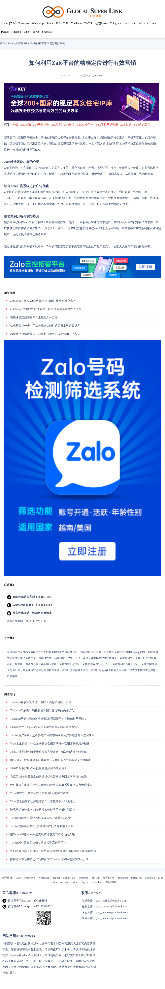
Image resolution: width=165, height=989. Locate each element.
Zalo (12, 23)
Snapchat (47, 31)
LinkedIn (142, 23)
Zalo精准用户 (85, 124)
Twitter (5, 31)
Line (153, 23)
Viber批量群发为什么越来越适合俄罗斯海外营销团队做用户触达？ (51, 743)
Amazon (16, 31)
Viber (27, 31)
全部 (15, 124)
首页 (2, 43)
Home (4, 23)
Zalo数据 (125, 124)
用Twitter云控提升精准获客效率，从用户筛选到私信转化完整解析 (51, 760)
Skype (35, 31)
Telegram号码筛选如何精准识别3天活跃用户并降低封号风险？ (48, 718)
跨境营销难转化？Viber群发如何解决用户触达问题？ (42, 809)
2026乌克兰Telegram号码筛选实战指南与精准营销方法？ (45, 727)
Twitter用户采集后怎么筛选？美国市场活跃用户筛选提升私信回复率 (52, 735)
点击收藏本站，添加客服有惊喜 (32, 612)
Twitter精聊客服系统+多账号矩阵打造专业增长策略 (41, 826)
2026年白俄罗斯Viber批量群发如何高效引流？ (38, 768)
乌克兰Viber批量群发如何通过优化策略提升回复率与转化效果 (48, 776)
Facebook (23, 23)
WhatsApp (38, 23)
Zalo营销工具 (142, 124)
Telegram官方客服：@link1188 (31, 596)
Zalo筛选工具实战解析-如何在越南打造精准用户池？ (42, 300)
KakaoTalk (62, 23)
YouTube (76, 23)
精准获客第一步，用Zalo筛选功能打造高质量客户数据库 (45, 325)
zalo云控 (69, 124)
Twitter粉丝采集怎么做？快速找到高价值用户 (38, 842)
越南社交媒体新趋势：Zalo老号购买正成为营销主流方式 (45, 333)
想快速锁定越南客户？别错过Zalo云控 (34, 317)
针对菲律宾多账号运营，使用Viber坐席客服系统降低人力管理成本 (51, 784)
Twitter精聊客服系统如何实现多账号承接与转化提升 (42, 817)
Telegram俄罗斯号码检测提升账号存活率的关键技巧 (42, 710)
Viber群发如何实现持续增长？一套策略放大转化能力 (42, 801)
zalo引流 (57, 124)
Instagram (129, 23)
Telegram (115, 23)
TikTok (88, 23)
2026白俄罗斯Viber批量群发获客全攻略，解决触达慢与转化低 (48, 751)
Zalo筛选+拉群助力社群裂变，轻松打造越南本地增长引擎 (46, 309)
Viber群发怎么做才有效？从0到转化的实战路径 (39, 793)
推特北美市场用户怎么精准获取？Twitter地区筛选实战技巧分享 (49, 859)
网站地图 (110, 882)
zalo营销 (26, 124)
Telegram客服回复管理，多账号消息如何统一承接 (40, 702)
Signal (50, 23)
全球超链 (7, 877)
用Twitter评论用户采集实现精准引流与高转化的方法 (42, 834)
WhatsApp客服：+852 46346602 (32, 604)
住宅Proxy (101, 23)
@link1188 (98, 75)
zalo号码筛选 (41, 124)
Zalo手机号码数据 (107, 124)
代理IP (24, 972)
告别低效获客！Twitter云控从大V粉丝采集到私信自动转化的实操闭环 (53, 851)
